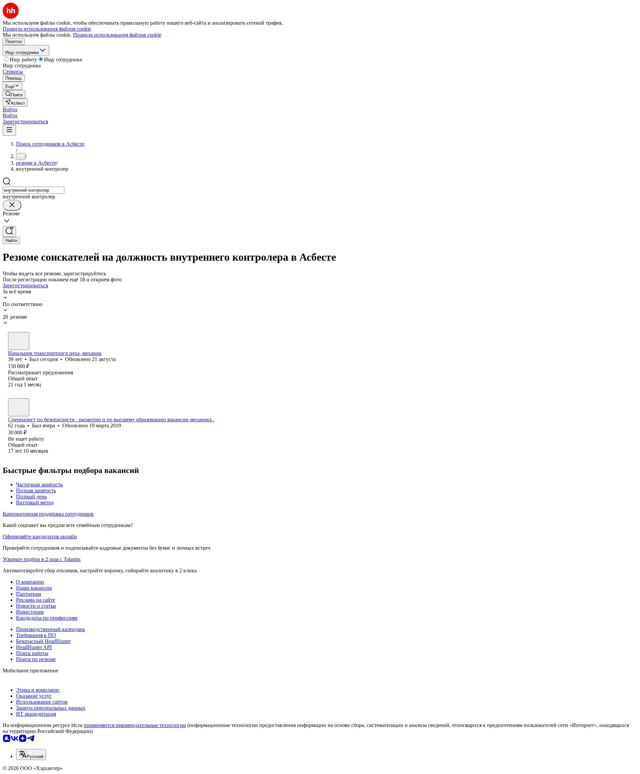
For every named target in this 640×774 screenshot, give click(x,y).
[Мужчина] (18, 341)
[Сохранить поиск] (9, 231)
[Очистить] (12, 205)
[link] (14, 94)
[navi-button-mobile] (9, 130)
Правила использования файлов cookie (117, 35)
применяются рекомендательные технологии (135, 725)
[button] (10, 109)
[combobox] (33, 190)
